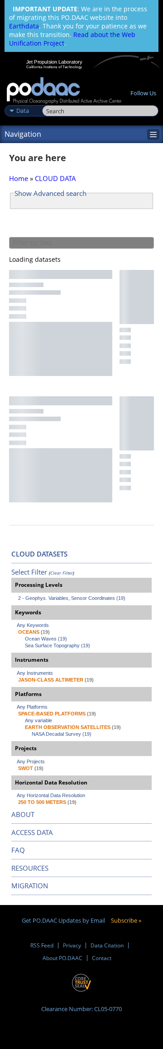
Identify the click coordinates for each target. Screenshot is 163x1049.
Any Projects (31, 761)
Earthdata (24, 26)
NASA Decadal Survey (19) (61, 734)
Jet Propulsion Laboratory (54, 62)
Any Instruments (35, 673)
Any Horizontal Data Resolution (51, 795)
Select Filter (29, 571)
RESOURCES (29, 868)
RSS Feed (41, 945)
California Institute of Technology (54, 67)
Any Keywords (33, 625)
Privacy (72, 945)
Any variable (38, 720)
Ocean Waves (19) (46, 638)
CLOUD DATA (55, 178)
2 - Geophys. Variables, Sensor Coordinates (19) (71, 598)
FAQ (18, 849)
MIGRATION (29, 885)
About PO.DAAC (62, 958)
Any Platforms (32, 707)
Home (18, 178)
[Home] (64, 91)
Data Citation (107, 945)
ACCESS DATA (32, 832)
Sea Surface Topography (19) (57, 645)
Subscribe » (126, 920)
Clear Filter (61, 573)
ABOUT (22, 814)
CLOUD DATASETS (39, 553)
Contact (101, 958)
